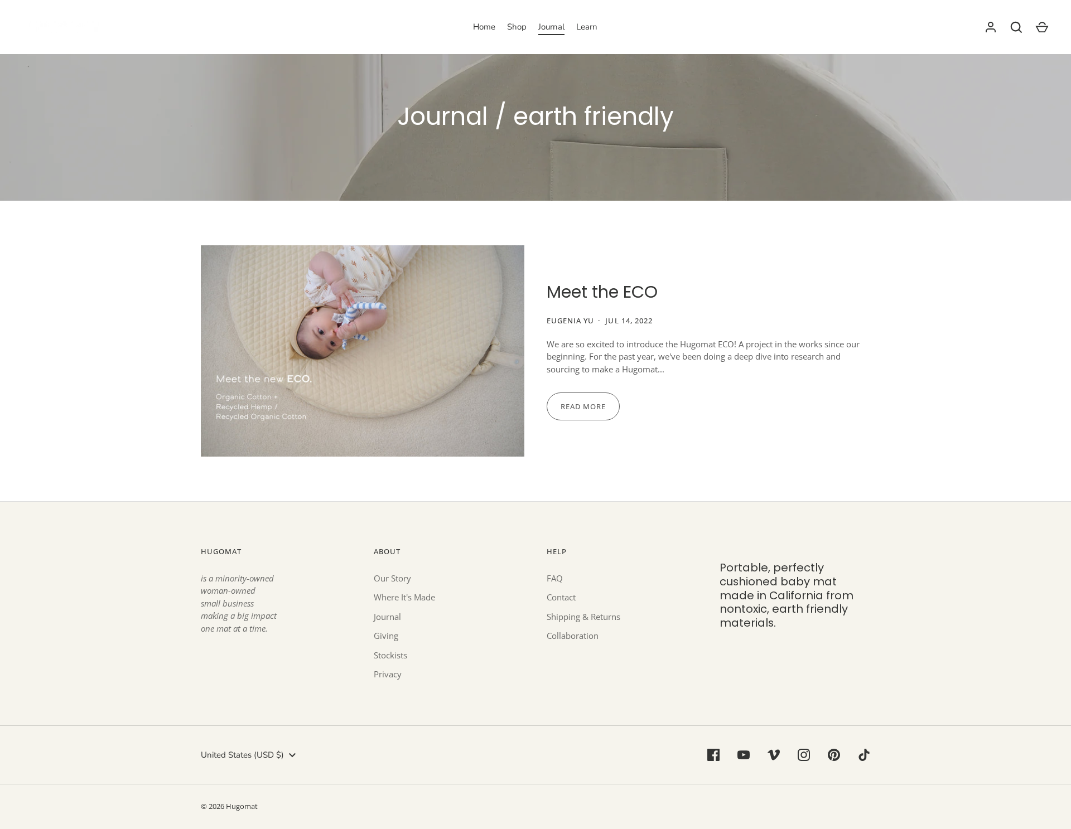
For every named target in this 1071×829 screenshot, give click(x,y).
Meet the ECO (602, 292)
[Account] (990, 27)
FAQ (555, 578)
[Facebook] (713, 755)
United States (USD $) (242, 754)
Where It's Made (404, 597)
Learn (586, 26)
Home (484, 26)
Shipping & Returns (583, 616)
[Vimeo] (773, 755)
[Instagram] (804, 755)
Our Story (392, 578)
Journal (551, 26)
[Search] (1016, 27)
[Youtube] (743, 755)
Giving (386, 635)
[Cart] (1042, 27)
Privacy (388, 674)
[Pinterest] (834, 755)
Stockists (390, 655)
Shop (517, 26)
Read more (583, 406)
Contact (561, 597)
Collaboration (573, 635)
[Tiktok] (864, 755)
